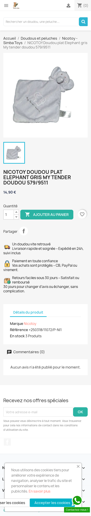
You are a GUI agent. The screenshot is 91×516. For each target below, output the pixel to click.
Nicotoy (30, 323)
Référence (19, 330)
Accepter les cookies (52, 502)
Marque (16, 323)
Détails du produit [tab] (28, 312)
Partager (23, 231)
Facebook (7, 442)
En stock (17, 336)
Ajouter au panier (47, 214)
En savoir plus (39, 491)
